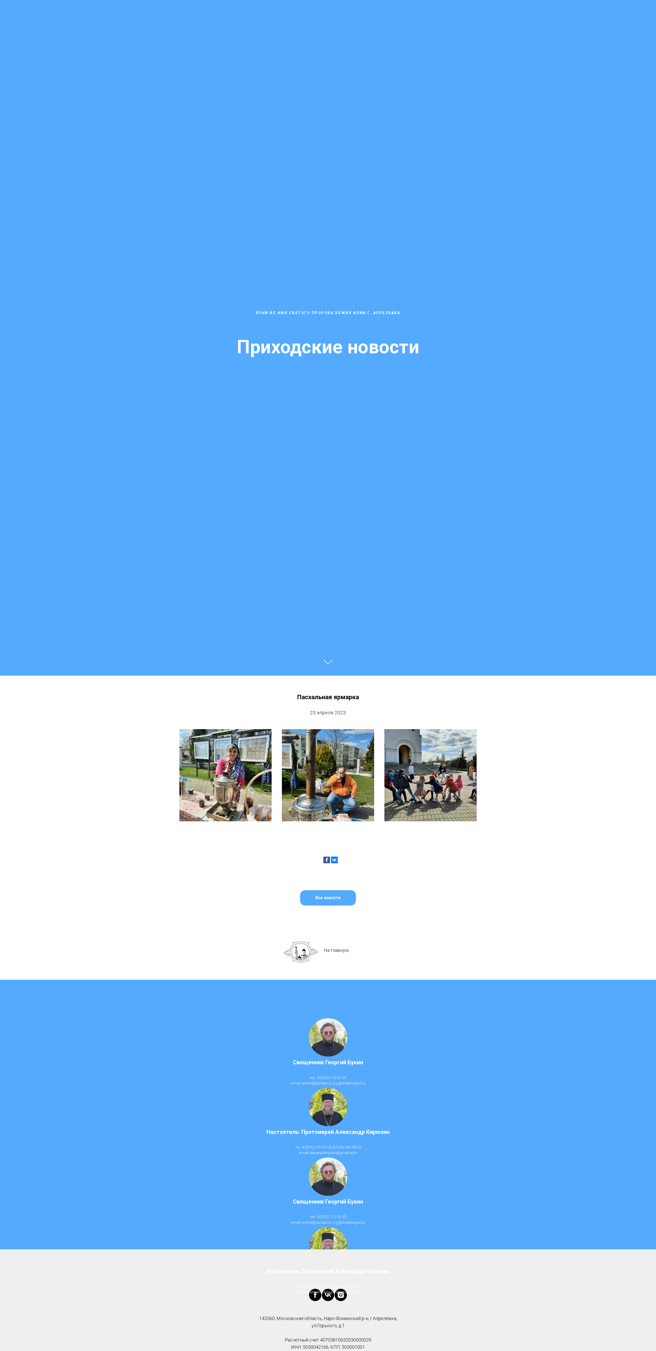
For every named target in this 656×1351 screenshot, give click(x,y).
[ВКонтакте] (334, 860)
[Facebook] (326, 860)
